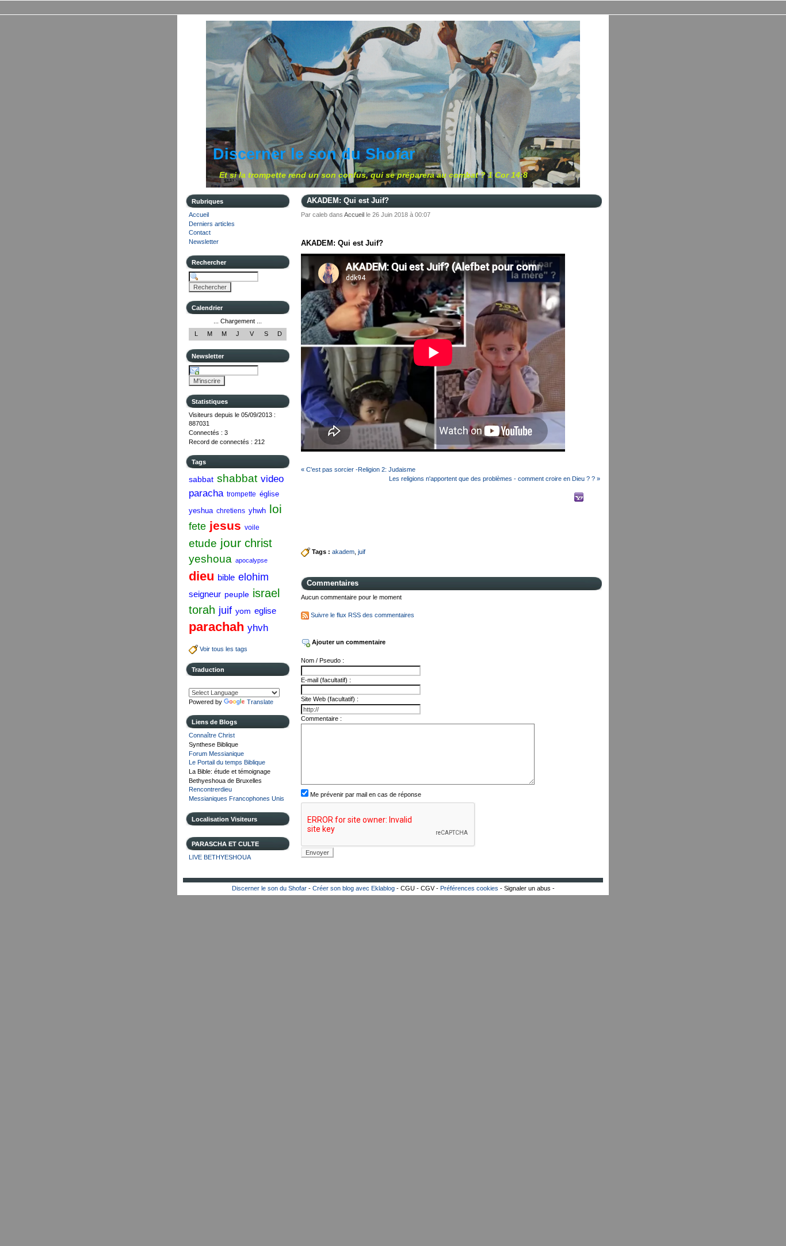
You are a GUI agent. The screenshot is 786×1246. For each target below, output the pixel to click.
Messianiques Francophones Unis (236, 798)
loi (275, 508)
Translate (260, 701)
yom (243, 611)
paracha (206, 493)
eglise (265, 611)
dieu (201, 576)
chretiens (230, 511)
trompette (241, 494)
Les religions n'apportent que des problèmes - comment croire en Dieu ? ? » (494, 478)
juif (225, 610)
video (272, 478)
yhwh (257, 510)
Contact (200, 232)
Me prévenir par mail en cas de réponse (365, 794)
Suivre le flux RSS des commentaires (361, 614)
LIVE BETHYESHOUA (220, 857)
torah (202, 609)
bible (226, 577)
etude (203, 543)
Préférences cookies (469, 888)
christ (258, 543)
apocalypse (251, 560)
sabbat (201, 479)
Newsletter (204, 241)
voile (252, 527)
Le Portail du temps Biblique (227, 762)
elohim (253, 577)
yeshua (201, 510)
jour (230, 542)
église (269, 494)
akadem (343, 551)
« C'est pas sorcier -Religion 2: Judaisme (358, 469)
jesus (225, 525)
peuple (236, 594)
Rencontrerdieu (210, 789)
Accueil (199, 214)
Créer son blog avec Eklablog (353, 888)
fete (197, 526)
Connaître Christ (212, 735)
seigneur (205, 594)
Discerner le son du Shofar (314, 154)
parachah (216, 627)
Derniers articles (212, 223)
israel (266, 593)
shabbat (237, 478)
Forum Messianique (216, 753)
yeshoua (210, 559)
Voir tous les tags (222, 648)
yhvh (257, 627)
